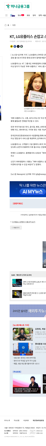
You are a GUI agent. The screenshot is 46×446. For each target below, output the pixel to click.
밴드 (21, 46)
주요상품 (16, 420)
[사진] (23, 334)
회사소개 (7, 420)
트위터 (18, 46)
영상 (19, 15)
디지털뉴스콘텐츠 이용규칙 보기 (23, 222)
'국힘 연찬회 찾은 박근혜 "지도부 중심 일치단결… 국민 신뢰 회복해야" (26, 390)
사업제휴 (26, 420)
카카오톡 (11, 46)
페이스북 (14, 46)
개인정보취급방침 (38, 420)
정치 (34, 15)
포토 (28, 15)
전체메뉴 (6, 15)
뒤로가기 (16, 227)
